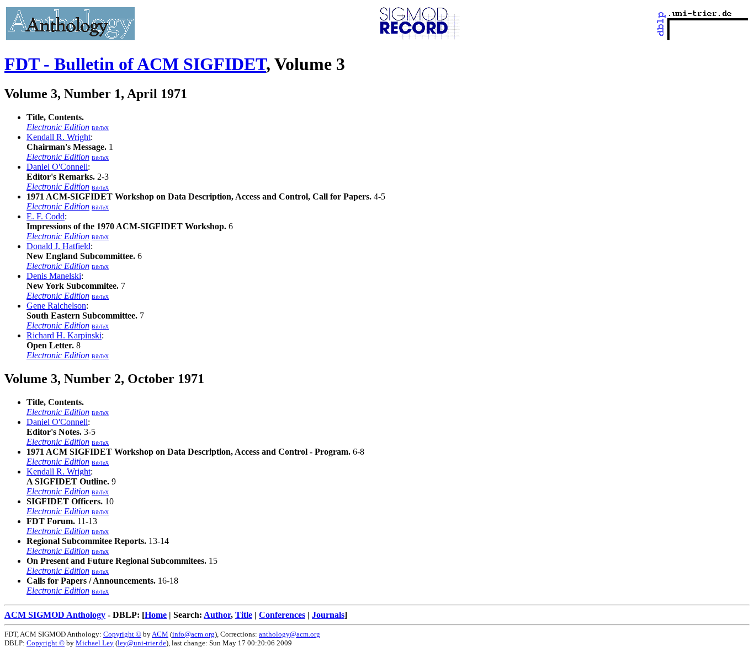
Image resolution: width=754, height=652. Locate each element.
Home (156, 614)
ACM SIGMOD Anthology (54, 614)
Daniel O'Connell (57, 166)
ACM (160, 634)
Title (243, 614)
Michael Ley (95, 643)
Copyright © (122, 634)
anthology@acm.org (289, 634)
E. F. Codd (45, 216)
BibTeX (100, 128)
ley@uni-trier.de (142, 643)
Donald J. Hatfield (58, 246)
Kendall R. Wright (58, 137)
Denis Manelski (53, 276)
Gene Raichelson (56, 305)
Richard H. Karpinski (64, 335)
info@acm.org (193, 634)
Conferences (282, 614)
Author (217, 614)
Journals (328, 614)
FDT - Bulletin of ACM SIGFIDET (135, 64)
